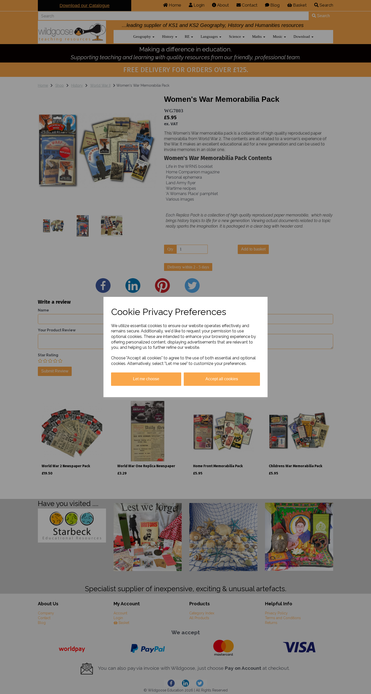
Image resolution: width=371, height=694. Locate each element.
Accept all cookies (221, 379)
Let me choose (146, 379)
